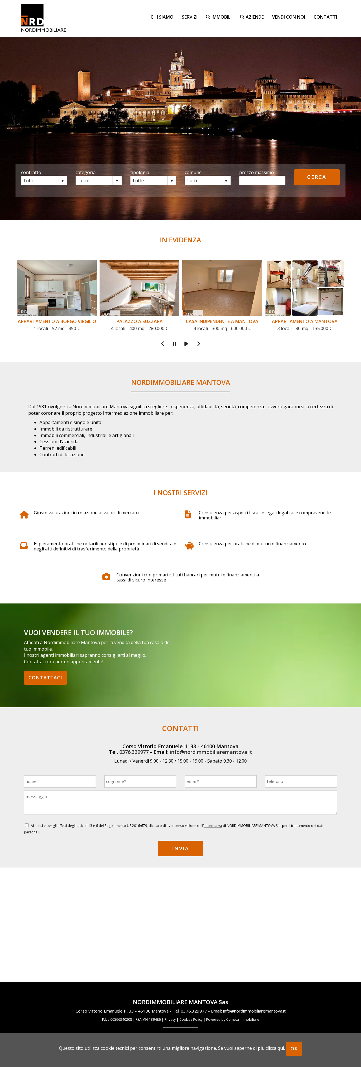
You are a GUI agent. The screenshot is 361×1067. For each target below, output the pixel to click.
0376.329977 (134, 751)
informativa (213, 825)
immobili (221, 17)
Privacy (170, 1019)
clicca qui (275, 1048)
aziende (254, 17)
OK (294, 1048)
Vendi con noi (288, 17)
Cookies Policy (190, 1019)
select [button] (62, 181)
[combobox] (39, 180)
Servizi (189, 17)
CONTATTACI (45, 677)
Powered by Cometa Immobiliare (232, 1019)
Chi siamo (162, 17)
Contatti (325, 17)
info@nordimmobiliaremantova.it (211, 751)
